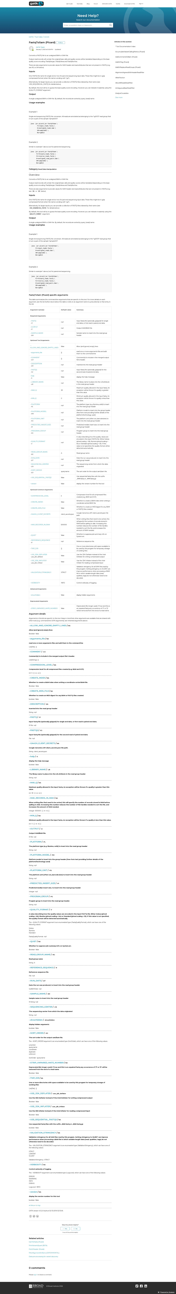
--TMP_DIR (34, 548)
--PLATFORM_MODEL (38, 411)
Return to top (35, 1205)
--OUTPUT (33, 327)
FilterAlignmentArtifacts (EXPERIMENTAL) (44, 1253)
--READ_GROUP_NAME (38, 452)
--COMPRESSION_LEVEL (39, 496)
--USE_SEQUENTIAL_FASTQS (40, 477)
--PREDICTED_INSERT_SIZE (40, 425)
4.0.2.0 (46, 37)
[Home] (36, 3)
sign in (36, 1274)
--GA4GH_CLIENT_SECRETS (40, 514)
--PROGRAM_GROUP (38, 431)
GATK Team (40, 47)
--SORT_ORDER (36, 470)
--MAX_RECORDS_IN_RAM (40, 525)
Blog (88, 3)
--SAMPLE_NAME (36, 333)
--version (33, 484)
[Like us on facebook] (141, 1286)
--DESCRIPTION (36, 364)
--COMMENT (34, 357)
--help (32, 376)
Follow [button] (60, 42)
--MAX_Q (33, 390)
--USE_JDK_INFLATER (38, 561)
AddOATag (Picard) (122, 62)
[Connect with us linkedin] (145, 1286)
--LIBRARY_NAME (36, 382)
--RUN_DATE (35, 458)
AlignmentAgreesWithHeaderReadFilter (129, 72)
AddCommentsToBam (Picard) (126, 57)
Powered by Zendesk (167, 1292)
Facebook (30, 1217)
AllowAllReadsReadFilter (124, 83)
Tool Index (79, 3)
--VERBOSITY (35, 583)
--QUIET (33, 535)
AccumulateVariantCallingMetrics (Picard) (130, 52)
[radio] (65, 1228)
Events (118, 3)
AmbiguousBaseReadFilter (125, 88)
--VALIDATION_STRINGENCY (40, 572)
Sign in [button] (141, 3)
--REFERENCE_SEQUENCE (40, 540)
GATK (31, 37)
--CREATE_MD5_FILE (37, 508)
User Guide (69, 3)
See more (118, 97)
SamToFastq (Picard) (36, 1242)
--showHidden (35, 595)
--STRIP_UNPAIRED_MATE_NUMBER (43, 608)
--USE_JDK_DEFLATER (38, 554)
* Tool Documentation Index (125, 46)
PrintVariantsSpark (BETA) (38, 1245)
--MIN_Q (33, 398)
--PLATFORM (35, 404)
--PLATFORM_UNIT (37, 419)
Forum (96, 3)
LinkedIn (37, 1217)
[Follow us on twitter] (137, 1286)
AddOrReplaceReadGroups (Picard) (127, 67)
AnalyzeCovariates (121, 93)
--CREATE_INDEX (36, 502)
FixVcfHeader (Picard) (36, 1249)
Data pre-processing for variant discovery (43, 1256)
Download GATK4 (129, 3)
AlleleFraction (120, 78)
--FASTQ (33, 321)
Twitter (33, 1217)
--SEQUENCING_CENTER (39, 464)
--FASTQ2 (33, 370)
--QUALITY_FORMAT (37, 441)
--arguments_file (36, 352)
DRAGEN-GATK (107, 3)
